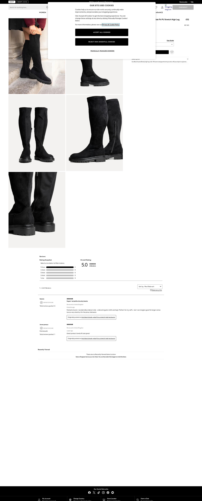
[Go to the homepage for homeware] (22, 2)
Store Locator (183, 2)
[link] (162, 7)
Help (192, 2)
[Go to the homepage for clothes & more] (11, 2)
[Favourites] (156, 7)
